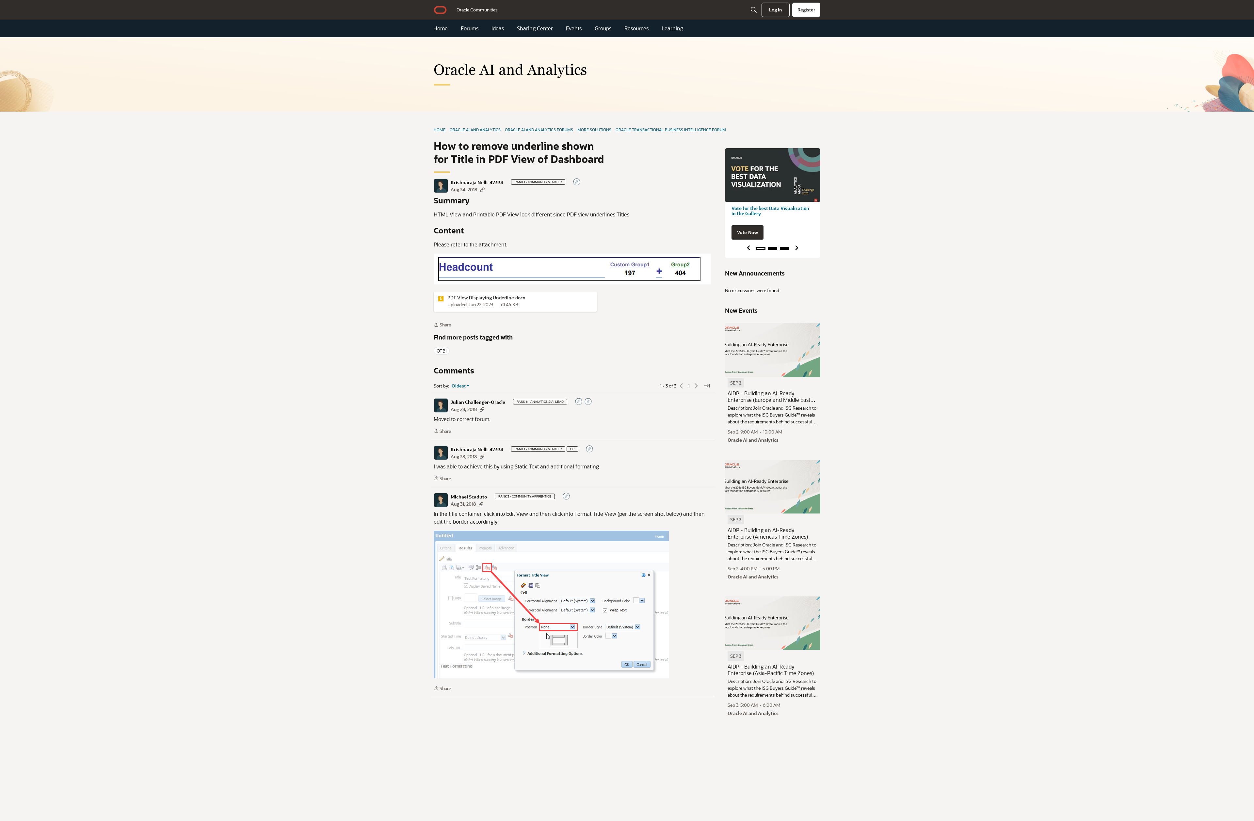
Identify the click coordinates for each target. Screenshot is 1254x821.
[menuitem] (477, 10)
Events (574, 28)
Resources (636, 28)
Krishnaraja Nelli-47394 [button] (477, 182)
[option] (736, 383)
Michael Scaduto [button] (469, 497)
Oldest (459, 386)
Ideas (497, 28)
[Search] (754, 10)
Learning (672, 28)
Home (440, 28)
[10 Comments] (588, 402)
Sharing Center (535, 28)
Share (442, 325)
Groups (603, 28)
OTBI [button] (442, 351)
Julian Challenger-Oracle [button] (478, 402)
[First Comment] (577, 182)
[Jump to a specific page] (706, 386)
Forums (469, 28)
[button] (441, 186)
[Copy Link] (482, 189)
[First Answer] (579, 402)
